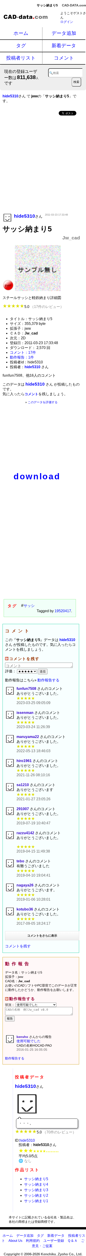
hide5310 (25, 1086)
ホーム (21, 33)
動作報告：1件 (22, 357)
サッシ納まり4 (36, 1184)
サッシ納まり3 (36, 1190)
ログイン (66, 22)
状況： (10, 1004)
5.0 (44, 307)
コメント (64, 57)
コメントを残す (18, 946)
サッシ (29, 606)
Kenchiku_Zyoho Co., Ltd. (61, 1254)
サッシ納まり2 (36, 1195)
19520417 (63, 611)
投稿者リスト (21, 57)
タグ (21, 45)
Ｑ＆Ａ (72, 1240)
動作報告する (48, 680)
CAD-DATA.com (74, 5)
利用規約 (33, 1240)
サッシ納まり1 (36, 1201)
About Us (15, 1240)
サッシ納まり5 (36, 1179)
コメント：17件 (23, 352)
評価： (11, 671)
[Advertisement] (43, 165)
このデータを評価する (43, 402)
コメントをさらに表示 (42, 935)
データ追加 (64, 33)
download (37, 476)
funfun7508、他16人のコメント (29, 375)
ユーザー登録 (53, 1240)
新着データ (64, 45)
